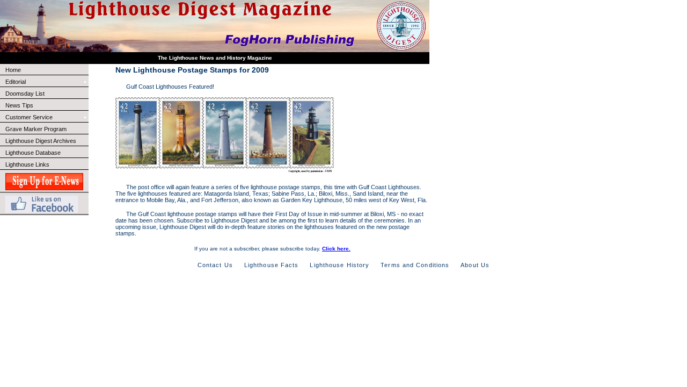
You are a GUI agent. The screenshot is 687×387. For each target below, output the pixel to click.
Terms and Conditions (415, 265)
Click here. (336, 249)
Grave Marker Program (36, 129)
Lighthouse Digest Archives (40, 141)
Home (13, 70)
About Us (475, 265)
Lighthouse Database (33, 152)
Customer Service (29, 117)
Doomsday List (25, 93)
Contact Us (215, 265)
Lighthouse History (339, 265)
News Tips (19, 105)
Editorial (15, 81)
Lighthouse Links (27, 164)
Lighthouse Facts (271, 265)
